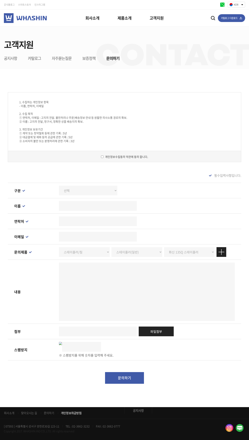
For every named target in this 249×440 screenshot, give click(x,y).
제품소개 (124, 18)
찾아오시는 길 (29, 413)
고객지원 (157, 18)
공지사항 (10, 58)
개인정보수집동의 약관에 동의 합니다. (126, 157)
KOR (236, 4)
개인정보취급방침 (71, 413)
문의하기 (112, 58)
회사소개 (92, 18)
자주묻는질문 (62, 58)
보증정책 (89, 58)
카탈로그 (34, 58)
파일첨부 (156, 331)
